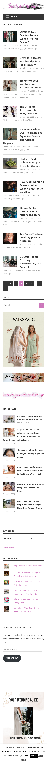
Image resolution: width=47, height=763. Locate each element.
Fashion (6, 48)
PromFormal (8, 547)
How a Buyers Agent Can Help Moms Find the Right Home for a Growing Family (29, 504)
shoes (40, 221)
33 (39, 283)
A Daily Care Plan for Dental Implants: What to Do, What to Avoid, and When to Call (30, 470)
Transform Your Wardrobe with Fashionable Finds (30, 84)
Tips (35, 48)
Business (10, 71)
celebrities (10, 247)
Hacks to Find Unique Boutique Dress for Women (30, 162)
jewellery (27, 247)
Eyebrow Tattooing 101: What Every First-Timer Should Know (30, 487)
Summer (29, 48)
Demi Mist (23, 45)
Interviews (26, 71)
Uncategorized (21, 97)
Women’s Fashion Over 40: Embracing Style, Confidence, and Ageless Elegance (23, 136)
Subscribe (12, 658)
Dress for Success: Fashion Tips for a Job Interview (30, 61)
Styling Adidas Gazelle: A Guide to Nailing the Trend (31, 211)
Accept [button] (33, 755)
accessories (15, 94)
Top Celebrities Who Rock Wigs (28, 565)
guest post (29, 172)
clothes (34, 45)
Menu (14, 16)
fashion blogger (17, 48)
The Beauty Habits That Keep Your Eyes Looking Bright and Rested (30, 453)
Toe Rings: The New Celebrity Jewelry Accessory (31, 237)
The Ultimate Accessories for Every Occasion (28, 110)
